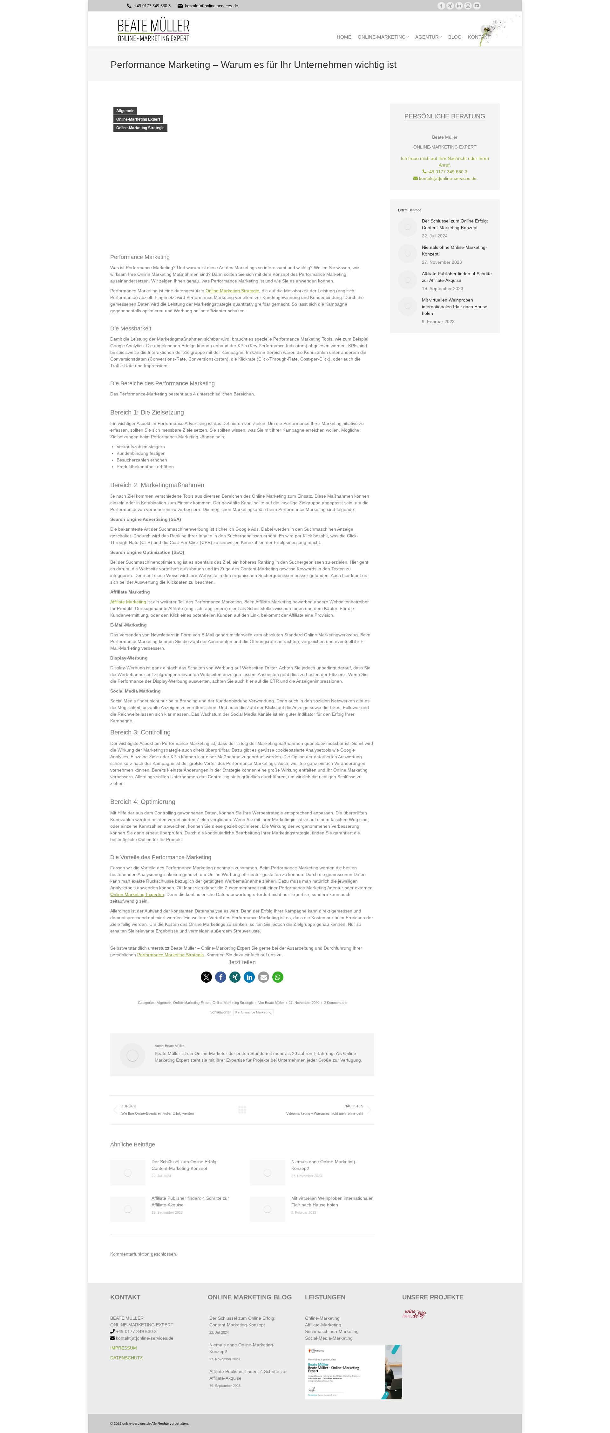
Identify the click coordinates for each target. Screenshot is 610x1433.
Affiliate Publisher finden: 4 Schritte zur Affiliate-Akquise (190, 1201)
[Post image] (127, 1172)
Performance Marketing (253, 1012)
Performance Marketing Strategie (170, 954)
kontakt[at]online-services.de (211, 5)
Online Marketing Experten (137, 894)
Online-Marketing (322, 1318)
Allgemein (125, 111)
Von (271, 1003)
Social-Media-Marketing (329, 1338)
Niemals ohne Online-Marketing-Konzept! (323, 1165)
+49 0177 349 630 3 (152, 5)
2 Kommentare (335, 1003)
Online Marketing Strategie (232, 290)
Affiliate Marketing (128, 601)
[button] (206, 977)
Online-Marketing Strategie (140, 128)
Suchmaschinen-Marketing (332, 1331)
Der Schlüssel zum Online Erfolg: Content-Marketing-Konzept (185, 1165)
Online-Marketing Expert (138, 119)
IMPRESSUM (123, 1347)
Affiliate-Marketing (323, 1324)
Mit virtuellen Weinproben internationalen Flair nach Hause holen (332, 1201)
